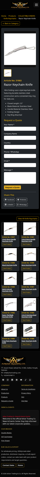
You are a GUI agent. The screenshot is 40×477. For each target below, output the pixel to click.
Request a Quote (12, 187)
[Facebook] (3, 380)
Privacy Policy (26, 393)
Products (12, 16)
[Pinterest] (17, 380)
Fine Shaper (5, 441)
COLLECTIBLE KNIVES (26, 16)
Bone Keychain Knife (29, 265)
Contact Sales (8, 465)
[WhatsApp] (30, 380)
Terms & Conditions (28, 389)
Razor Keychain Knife (29, 289)
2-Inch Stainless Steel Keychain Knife (29, 316)
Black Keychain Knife (9, 265)
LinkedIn (10, 205)
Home (3, 16)
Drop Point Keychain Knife (9, 342)
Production (5, 393)
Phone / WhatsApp (11, 152)
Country (7, 143)
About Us (4, 389)
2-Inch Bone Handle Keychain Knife (9, 240)
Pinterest (22, 200)
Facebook (10, 200)
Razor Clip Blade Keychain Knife (7, 316)
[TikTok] (26, 380)
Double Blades (6, 433)
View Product (7, 244)
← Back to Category (10, 23)
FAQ (22, 397)
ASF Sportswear (6, 437)
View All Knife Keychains (27, 218)
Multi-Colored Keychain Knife (7, 290)
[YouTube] (21, 380)
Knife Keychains (10, 18)
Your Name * (9, 124)
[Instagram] (8, 380)
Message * (8, 170)
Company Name (10, 134)
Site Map (24, 401)
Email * (7, 161)
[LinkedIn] (12, 380)
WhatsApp (23, 205)
